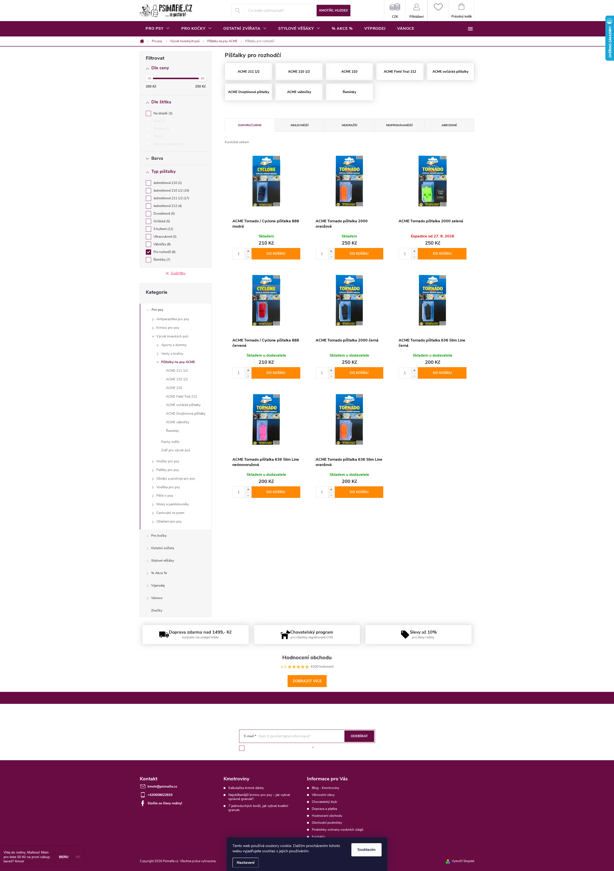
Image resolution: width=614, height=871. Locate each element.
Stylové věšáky (162, 560)
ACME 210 (174, 388)
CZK (395, 10)
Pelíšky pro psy (167, 470)
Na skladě (162, 113)
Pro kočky (158, 535)
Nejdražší (349, 125)
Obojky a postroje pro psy (175, 478)
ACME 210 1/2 (177, 379)
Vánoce (156, 598)
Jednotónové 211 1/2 (171, 198)
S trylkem (163, 229)
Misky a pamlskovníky (172, 504)
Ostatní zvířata (162, 548)
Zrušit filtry (178, 273)
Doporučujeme (249, 125)
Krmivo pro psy (167, 327)
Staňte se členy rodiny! (165, 803)
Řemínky (161, 260)
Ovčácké (161, 221)
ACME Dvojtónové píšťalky (186, 413)
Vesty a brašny (172, 353)
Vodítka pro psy (168, 487)
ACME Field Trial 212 (181, 396)
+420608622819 (160, 795)
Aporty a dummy (174, 345)
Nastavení (245, 862)
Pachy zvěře (170, 442)
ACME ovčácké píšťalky (183, 405)
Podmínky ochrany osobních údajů (337, 829)
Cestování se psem (170, 513)
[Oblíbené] (438, 10)
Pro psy (157, 309)
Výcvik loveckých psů (172, 336)
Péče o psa (164, 495)
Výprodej (158, 585)
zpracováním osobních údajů (289, 748)
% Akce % (159, 573)
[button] (248, 251)
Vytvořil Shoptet (463, 861)
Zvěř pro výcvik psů (175, 450)
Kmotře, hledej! (333, 10)
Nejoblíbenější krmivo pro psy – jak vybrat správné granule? (259, 797)
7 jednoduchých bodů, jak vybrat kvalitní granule (258, 808)
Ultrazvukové (165, 237)
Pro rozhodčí (164, 252)
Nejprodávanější (399, 125)
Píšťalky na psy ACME (178, 362)
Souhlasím (366, 849)
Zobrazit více (307, 681)
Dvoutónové (164, 214)
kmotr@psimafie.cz (162, 786)
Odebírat (359, 736)
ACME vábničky (177, 422)
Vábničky (162, 244)
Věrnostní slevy (323, 795)
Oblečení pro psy (169, 521)
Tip (157, 136)
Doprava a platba (324, 808)
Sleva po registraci (168, 144)
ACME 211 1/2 (177, 370)
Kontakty (318, 836)
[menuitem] (158, 28)
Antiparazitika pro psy (172, 319)
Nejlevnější (299, 125)
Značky (156, 610)
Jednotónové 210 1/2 (171, 190)
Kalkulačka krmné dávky (246, 788)
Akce (159, 121)
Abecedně (449, 125)
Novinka (161, 129)
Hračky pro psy (167, 461)
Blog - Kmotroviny (325, 788)
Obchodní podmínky (327, 822)
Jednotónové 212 (167, 206)
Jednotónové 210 (167, 183)
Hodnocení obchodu (327, 815)
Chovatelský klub (324, 802)
